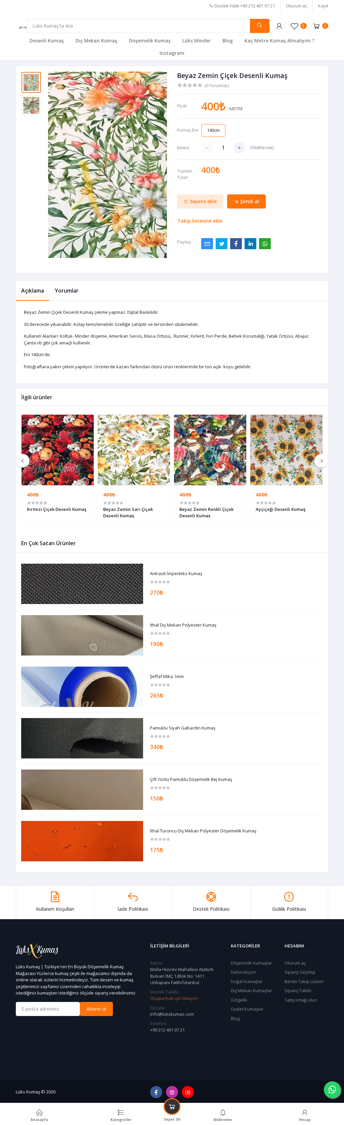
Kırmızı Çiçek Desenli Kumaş (56, 509)
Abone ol (96, 1009)
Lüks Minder (196, 40)
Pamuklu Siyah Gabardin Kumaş (182, 728)
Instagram (172, 53)
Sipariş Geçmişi (300, 972)
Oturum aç (296, 6)
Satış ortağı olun (301, 1000)
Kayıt (323, 6)
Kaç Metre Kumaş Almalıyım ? (279, 40)
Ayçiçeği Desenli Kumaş (280, 509)
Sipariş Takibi (298, 990)
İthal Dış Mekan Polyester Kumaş (183, 625)
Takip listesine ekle (199, 221)
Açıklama (32, 290)
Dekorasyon (243, 972)
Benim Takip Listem (304, 981)
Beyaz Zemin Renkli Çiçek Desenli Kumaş (206, 512)
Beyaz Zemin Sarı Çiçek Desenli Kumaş (128, 512)
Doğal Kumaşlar (247, 981)
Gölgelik (239, 1000)
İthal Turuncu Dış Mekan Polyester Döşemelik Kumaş (203, 831)
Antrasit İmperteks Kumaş (176, 573)
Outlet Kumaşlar (247, 1009)
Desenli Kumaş (47, 40)
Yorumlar (67, 290)
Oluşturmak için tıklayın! (174, 998)
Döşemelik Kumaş (150, 40)
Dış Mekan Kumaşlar (251, 990)
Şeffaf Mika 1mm (167, 676)
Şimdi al (249, 201)
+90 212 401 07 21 (167, 1030)
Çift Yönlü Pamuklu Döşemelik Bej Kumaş (191, 779)
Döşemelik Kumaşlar (251, 963)
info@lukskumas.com (172, 1014)
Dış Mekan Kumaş (96, 40)
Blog (227, 40)
